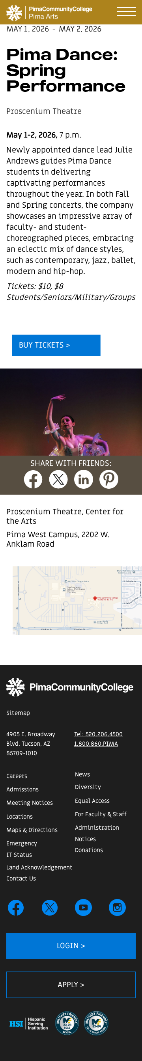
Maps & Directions (32, 830)
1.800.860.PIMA (96, 744)
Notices (85, 839)
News (82, 774)
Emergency (21, 843)
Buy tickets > (44, 345)
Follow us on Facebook (15, 907)
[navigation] (126, 9)
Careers (16, 776)
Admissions (22, 789)
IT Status (19, 855)
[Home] (11, 10)
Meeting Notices (29, 803)
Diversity (88, 787)
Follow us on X (49, 907)
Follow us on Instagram (117, 907)
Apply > (71, 985)
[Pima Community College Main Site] (69, 687)
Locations (19, 817)
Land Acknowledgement (39, 867)
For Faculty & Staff (101, 814)
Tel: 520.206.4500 (98, 734)
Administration (97, 828)
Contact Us (21, 878)
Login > (71, 946)
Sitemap (18, 713)
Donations (89, 850)
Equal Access (92, 801)
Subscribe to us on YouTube (83, 907)
